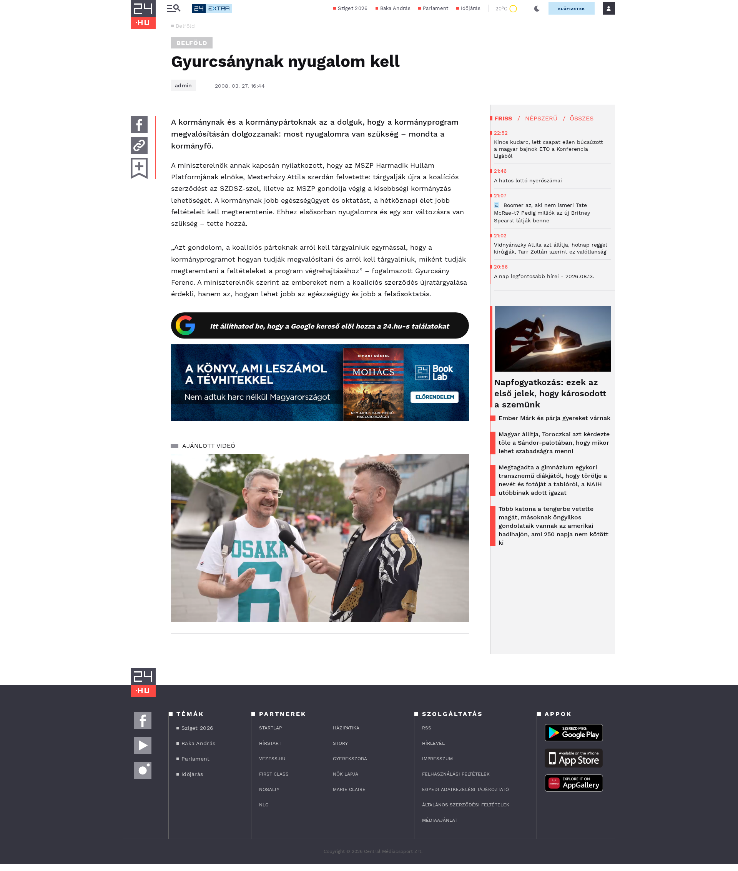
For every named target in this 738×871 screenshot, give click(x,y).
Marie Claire (349, 789)
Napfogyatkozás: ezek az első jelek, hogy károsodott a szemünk (550, 393)
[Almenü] (173, 8)
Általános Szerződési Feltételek (465, 805)
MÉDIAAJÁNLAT (439, 820)
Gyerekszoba (350, 758)
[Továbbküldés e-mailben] (139, 145)
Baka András (395, 8)
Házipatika (346, 728)
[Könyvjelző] (139, 168)
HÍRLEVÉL (433, 743)
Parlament (436, 8)
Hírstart (270, 743)
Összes (581, 118)
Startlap (270, 728)
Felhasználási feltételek (456, 774)
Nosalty (269, 789)
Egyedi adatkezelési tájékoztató (465, 789)
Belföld (185, 26)
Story (340, 743)
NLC (263, 805)
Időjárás (470, 8)
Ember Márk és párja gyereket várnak (554, 418)
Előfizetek (571, 9)
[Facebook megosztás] (139, 124)
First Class (274, 774)
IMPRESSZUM (437, 758)
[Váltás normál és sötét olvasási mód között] (537, 8)
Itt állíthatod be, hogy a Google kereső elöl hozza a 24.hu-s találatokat (329, 326)
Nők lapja (345, 774)
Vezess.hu (272, 758)
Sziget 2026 (352, 8)
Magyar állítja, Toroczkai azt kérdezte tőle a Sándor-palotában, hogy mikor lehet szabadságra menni (554, 442)
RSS (426, 728)
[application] (320, 538)
